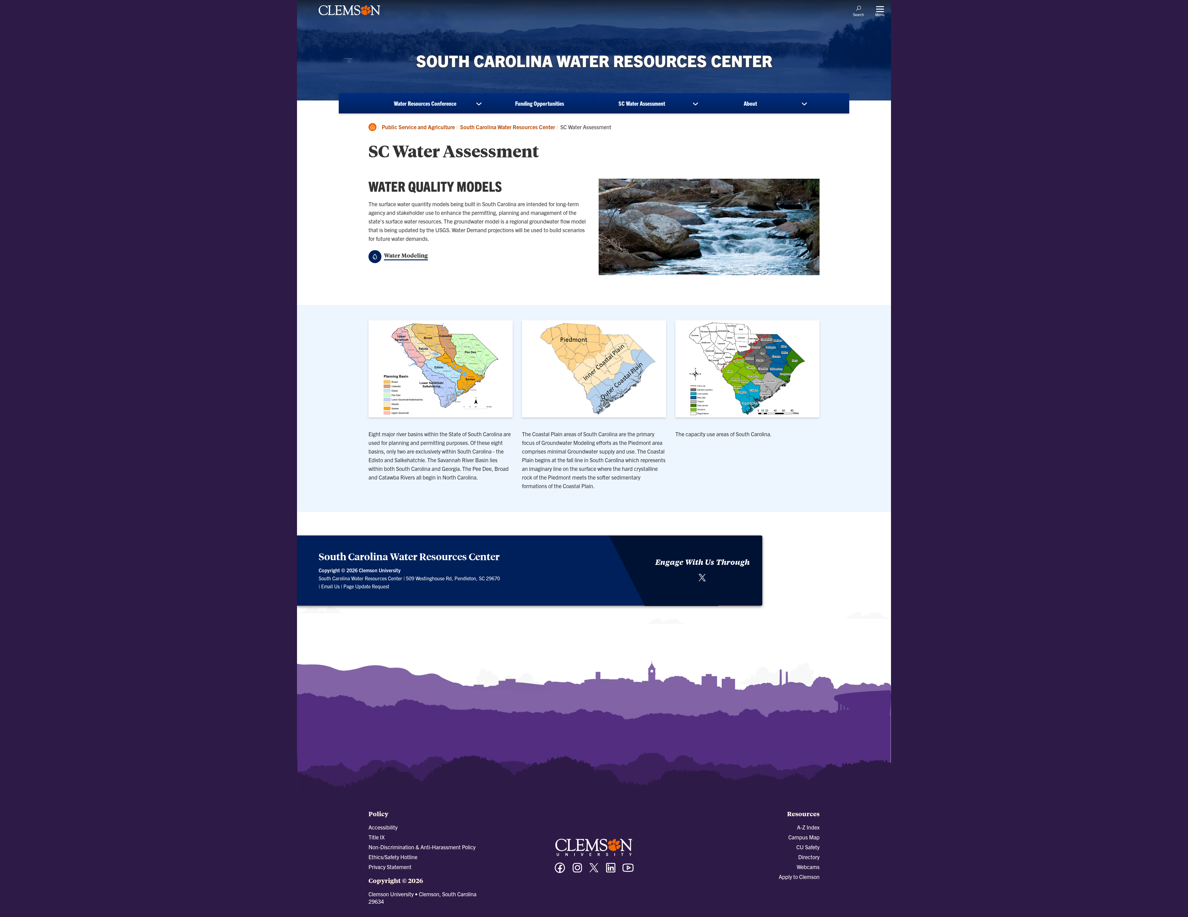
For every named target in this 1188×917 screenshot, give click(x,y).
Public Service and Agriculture (418, 126)
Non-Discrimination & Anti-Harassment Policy (422, 847)
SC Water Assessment (641, 103)
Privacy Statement (389, 866)
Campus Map (804, 837)
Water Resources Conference (425, 103)
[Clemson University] (350, 16)
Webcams (808, 866)
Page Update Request (366, 586)
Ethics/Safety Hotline (392, 856)
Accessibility (383, 827)
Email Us (330, 586)
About (750, 103)
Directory (809, 856)
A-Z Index (808, 827)
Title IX (376, 837)
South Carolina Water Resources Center (507, 126)
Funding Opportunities (539, 103)
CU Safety (808, 847)
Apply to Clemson (799, 876)
